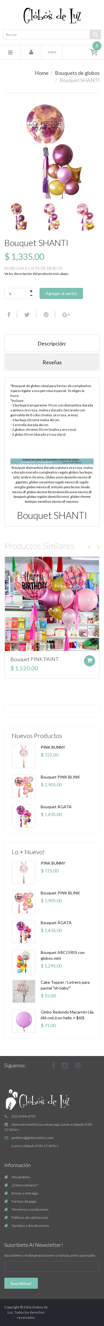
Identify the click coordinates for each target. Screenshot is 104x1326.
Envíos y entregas (25, 1193)
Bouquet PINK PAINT (34, 659)
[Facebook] (8, 314)
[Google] (65, 314)
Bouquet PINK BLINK (60, 776)
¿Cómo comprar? (25, 1185)
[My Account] (31, 52)
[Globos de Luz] (52, 15)
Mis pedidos (21, 1177)
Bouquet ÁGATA (56, 806)
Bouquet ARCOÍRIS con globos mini (63, 955)
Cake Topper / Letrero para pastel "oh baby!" (65, 985)
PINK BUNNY (53, 747)
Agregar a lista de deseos (33, 268)
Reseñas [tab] (52, 362)
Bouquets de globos (77, 73)
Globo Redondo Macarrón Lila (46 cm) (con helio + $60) (67, 1014)
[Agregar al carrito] (89, 660)
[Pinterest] (78, 1065)
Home (42, 73)
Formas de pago (24, 1201)
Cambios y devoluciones (30, 1225)
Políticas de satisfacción (30, 1217)
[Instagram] (65, 1065)
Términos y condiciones (30, 1209)
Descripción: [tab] (52, 343)
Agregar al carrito (61, 293)
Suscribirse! (21, 1283)
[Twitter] (26, 314)
